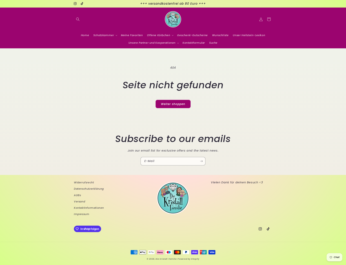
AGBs (77, 195)
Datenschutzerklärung (89, 189)
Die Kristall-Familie (166, 258)
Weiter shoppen (173, 104)
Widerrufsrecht (84, 182)
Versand (79, 201)
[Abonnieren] (201, 161)
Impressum (81, 214)
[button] (78, 19)
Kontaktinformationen (89, 207)
